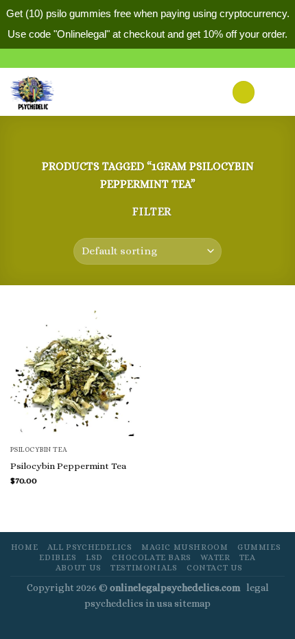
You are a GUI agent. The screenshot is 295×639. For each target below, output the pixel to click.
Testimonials (143, 567)
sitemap (192, 603)
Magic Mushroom (184, 547)
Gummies (259, 547)
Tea (247, 557)
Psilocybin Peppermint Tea (68, 466)
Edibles (57, 557)
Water (215, 557)
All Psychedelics (89, 547)
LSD (94, 557)
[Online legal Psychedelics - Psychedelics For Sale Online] (40, 92)
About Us (79, 567)
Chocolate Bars (151, 557)
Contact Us (215, 567)
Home (24, 547)
